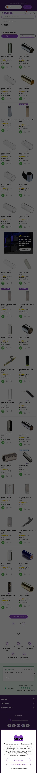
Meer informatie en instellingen (18, 769)
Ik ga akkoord (18, 760)
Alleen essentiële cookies (19, 764)
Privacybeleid (22, 755)
